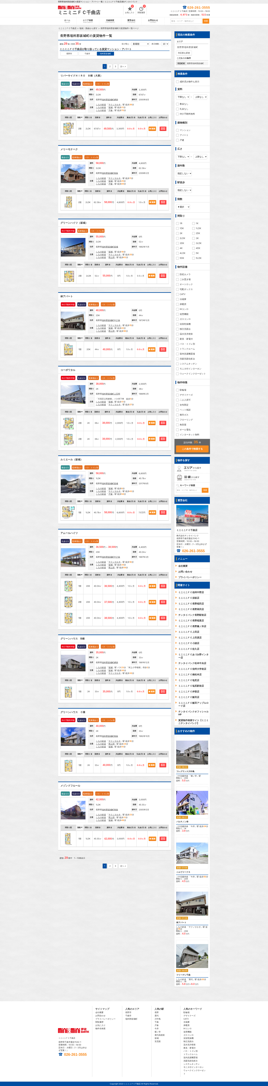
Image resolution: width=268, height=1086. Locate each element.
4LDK (182, 253)
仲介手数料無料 (187, 113)
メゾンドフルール (70, 785)
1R (181, 223)
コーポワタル (67, 370)
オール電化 (185, 429)
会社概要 (99, 1012)
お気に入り (129, 10)
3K (197, 238)
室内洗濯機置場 (187, 353)
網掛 (116, 99)
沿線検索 (110, 21)
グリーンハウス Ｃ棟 (72, 712)
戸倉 (111, 110)
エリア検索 (88, 21)
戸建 (182, 140)
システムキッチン (188, 363)
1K (197, 223)
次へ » (123, 66)
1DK (182, 228)
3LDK (198, 243)
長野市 (69, 53)
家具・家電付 (186, 338)
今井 (193, 826)
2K (181, 233)
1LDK (198, 228)
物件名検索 (100, 1028)
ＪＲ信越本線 (182, 776)
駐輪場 (183, 390)
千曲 (157, 1022)
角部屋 (183, 424)
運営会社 (131, 21)
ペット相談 (185, 409)
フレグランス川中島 (185, 771)
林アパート (66, 296)
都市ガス (184, 414)
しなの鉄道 (101, 104)
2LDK (182, 238)
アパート (184, 135)
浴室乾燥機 (185, 324)
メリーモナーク (69, 149)
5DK (182, 258)
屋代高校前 (160, 1035)
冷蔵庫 (183, 299)
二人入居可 (185, 399)
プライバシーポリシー (105, 1019)
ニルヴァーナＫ (183, 872)
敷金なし (184, 104)
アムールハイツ (69, 533)
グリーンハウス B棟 (72, 638)
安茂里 (158, 1041)
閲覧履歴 (141, 10)
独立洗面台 (185, 329)
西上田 (112, 257)
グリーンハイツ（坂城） (74, 222)
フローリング (186, 419)
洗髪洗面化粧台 (187, 358)
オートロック (186, 284)
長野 (157, 1012)
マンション (185, 130)
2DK (198, 233)
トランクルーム (187, 348)
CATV (182, 294)
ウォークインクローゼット (193, 373)
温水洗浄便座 (186, 334)
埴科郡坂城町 (105, 53)
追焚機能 (184, 314)
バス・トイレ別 (187, 343)
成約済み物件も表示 (189, 81)
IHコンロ (184, 309)
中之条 (117, 320)
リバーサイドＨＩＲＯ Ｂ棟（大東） (81, 75)
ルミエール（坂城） (71, 459)
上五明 (117, 394)
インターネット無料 (189, 434)
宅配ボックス (186, 289)
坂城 (111, 107)
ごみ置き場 (185, 279)
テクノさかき (115, 104)
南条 (116, 173)
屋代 (191, 979)
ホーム (67, 21)
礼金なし (184, 108)
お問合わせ (153, 21)
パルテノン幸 (182, 821)
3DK (182, 243)
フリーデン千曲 (183, 975)
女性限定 (184, 404)
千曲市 (87, 53)
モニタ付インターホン (190, 368)
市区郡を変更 (184, 53)
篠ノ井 (194, 776)
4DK (198, 248)
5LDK (198, 258)
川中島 (158, 1019)
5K (197, 253)
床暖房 (183, 304)
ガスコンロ (185, 319)
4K (181, 248)
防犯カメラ (185, 274)
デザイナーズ (186, 394)
